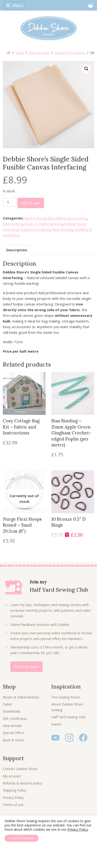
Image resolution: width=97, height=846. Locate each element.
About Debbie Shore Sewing (67, 707)
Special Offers (13, 732)
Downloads (11, 711)
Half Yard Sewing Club (68, 717)
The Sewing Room (65, 697)
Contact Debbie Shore (20, 769)
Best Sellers (12, 223)
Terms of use (13, 804)
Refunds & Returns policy (22, 783)
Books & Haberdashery (43, 223)
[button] (86, 69)
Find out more (26, 666)
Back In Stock (35, 218)
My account (12, 776)
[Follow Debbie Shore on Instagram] (69, 737)
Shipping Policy (14, 790)
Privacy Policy (13, 797)
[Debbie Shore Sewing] (48, 28)
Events (56, 724)
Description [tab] (16, 250)
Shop (20, 52)
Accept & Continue (21, 838)
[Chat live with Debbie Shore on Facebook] (83, 737)
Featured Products (70, 52)
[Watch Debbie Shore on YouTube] (55, 737)
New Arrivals (39, 52)
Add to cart (30, 203)
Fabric (7, 704)
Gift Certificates (15, 718)
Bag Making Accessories (67, 218)
